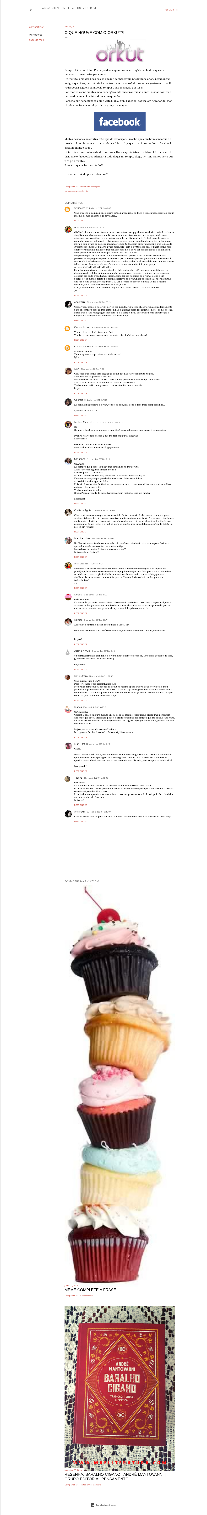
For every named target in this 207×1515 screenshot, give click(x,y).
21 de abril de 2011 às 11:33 (111, 422)
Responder (80, 220)
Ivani (77, 368)
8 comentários (86, 1295)
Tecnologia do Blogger (106, 1505)
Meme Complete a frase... (92, 1290)
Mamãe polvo (82, 538)
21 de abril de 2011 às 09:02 (98, 208)
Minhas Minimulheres (86, 422)
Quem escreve (87, 8)
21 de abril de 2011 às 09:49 (106, 327)
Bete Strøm (81, 676)
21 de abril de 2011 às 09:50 (106, 346)
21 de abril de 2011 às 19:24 (92, 563)
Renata (78, 619)
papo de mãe (36, 39)
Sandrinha (79, 459)
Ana (76, 227)
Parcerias (68, 8)
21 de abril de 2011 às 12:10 (98, 459)
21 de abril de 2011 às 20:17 (96, 620)
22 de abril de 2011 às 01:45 (98, 744)
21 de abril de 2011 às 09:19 (99, 302)
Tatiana (78, 777)
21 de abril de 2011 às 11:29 (95, 400)
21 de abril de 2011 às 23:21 (95, 707)
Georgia (78, 399)
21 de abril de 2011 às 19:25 (95, 595)
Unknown (79, 208)
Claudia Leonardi (83, 327)
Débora (78, 594)
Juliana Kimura (82, 650)
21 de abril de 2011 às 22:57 (101, 676)
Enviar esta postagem (90, 186)
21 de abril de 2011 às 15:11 (104, 510)
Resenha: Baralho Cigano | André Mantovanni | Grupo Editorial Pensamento (115, 1476)
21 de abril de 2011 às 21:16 (103, 651)
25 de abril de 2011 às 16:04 (99, 812)
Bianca (78, 707)
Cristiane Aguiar (83, 510)
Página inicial (50, 8)
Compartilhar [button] (36, 27)
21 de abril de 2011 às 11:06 (92, 369)
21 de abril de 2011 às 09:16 (92, 227)
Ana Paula (80, 302)
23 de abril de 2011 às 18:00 (96, 778)
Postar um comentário (90, 1485)
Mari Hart (79, 743)
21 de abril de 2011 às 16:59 (102, 538)
